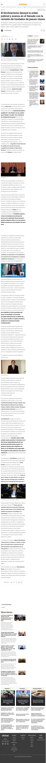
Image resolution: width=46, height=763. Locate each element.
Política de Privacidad (40, 739)
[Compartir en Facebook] (4, 39)
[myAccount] (44, 4)
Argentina (32, 737)
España (14, 740)
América (14, 737)
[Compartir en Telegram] (12, 39)
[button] (2, 4)
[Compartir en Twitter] (7, 39)
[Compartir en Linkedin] (10, 39)
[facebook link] (3, 741)
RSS (14, 751)
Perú (14, 746)
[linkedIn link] (8, 744)
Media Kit (31, 746)
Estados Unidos (14, 742)
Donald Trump (6, 7)
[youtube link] (3, 744)
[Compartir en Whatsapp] (2, 39)
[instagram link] (8, 741)
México (14, 744)
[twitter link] (5, 741)
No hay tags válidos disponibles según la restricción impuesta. (35, 7)
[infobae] (23, 4)
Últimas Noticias (14, 749)
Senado (3, 607)
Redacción (23, 737)
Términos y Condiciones (41, 738)
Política (3, 9)
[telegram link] (5, 744)
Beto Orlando (17, 7)
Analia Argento (8, 30)
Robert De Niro (11, 7)
